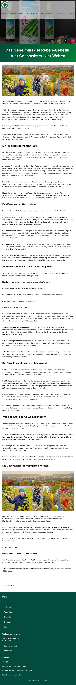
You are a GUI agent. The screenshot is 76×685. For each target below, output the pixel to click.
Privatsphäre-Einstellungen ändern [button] (15, 666)
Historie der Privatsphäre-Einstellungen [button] (17, 671)
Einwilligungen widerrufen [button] (12, 675)
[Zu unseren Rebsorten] (11, 547)
